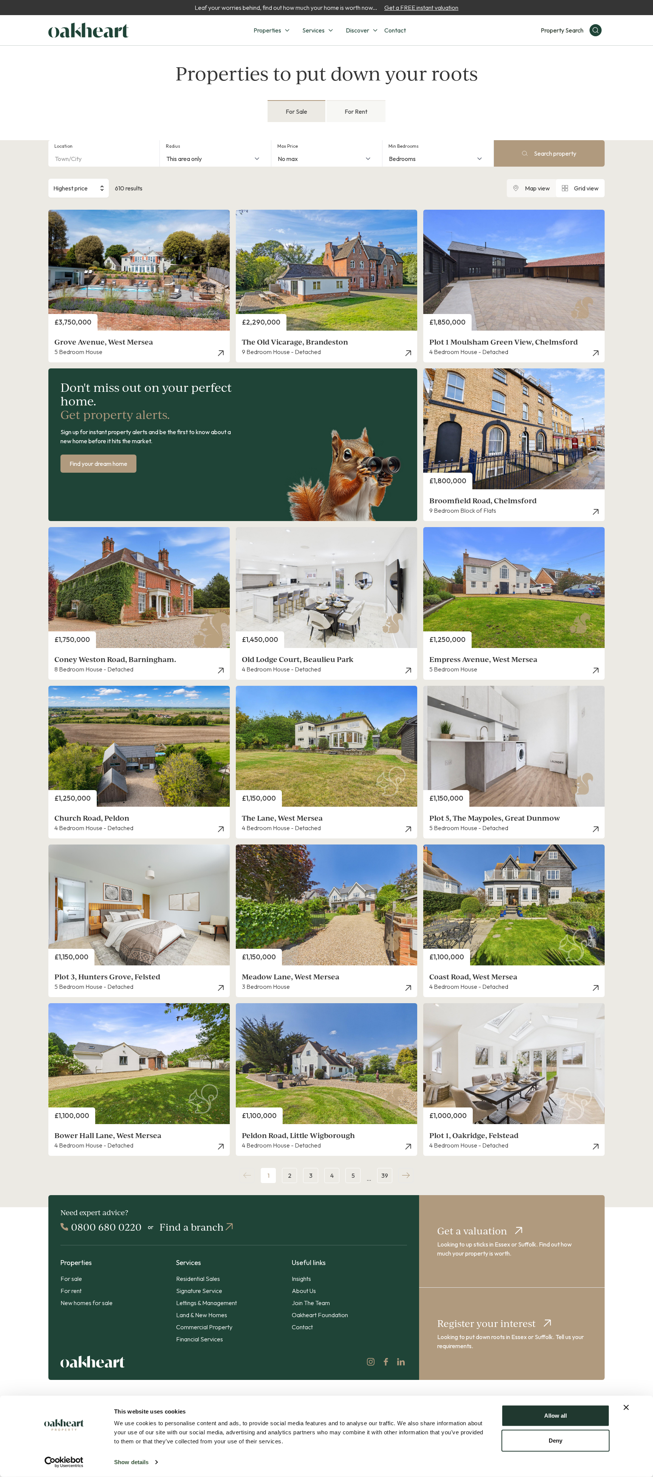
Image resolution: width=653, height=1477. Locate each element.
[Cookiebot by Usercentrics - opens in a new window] (64, 1462)
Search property (555, 153)
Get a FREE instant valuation (421, 7)
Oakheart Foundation (320, 1315)
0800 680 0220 (106, 1227)
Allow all (555, 1415)
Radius (173, 146)
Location (63, 146)
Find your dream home (98, 463)
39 (384, 1175)
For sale (71, 1278)
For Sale (296, 111)
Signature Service (199, 1291)
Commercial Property (204, 1327)
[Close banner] (626, 1407)
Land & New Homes (201, 1315)
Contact (395, 30)
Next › (405, 1175)
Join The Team (311, 1303)
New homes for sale (86, 1303)
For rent (71, 1291)
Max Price (287, 146)
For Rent (356, 111)
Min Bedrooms (403, 146)
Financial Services (199, 1339)
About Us (304, 1291)
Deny (555, 1440)
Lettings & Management (206, 1303)
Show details (131, 1462)
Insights (301, 1278)
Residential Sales (198, 1278)
